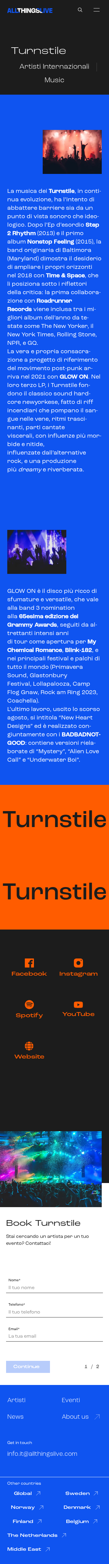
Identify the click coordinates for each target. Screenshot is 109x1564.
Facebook (29, 974)
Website (29, 1057)
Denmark (77, 1507)
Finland (23, 1521)
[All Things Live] (29, 10)
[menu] (96, 9)
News (15, 1417)
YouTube (78, 1015)
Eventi (71, 1400)
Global (23, 1493)
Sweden (77, 1493)
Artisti (16, 1400)
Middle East (24, 1549)
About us (75, 1417)
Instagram (78, 974)
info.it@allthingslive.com (42, 1454)
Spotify (29, 1016)
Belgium (77, 1521)
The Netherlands (32, 1535)
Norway (23, 1507)
